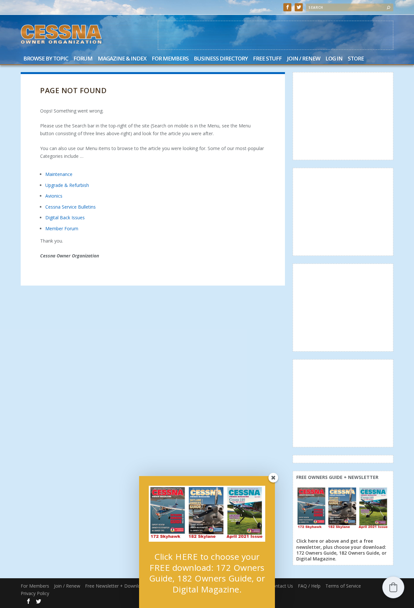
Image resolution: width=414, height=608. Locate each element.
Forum (83, 59)
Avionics (53, 196)
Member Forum (61, 228)
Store (356, 59)
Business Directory (221, 59)
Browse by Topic (45, 59)
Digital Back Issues (65, 217)
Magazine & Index (122, 59)
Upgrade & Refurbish (67, 185)
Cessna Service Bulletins (70, 207)
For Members (170, 59)
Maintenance (58, 174)
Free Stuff (267, 59)
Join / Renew (303, 59)
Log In (334, 59)
